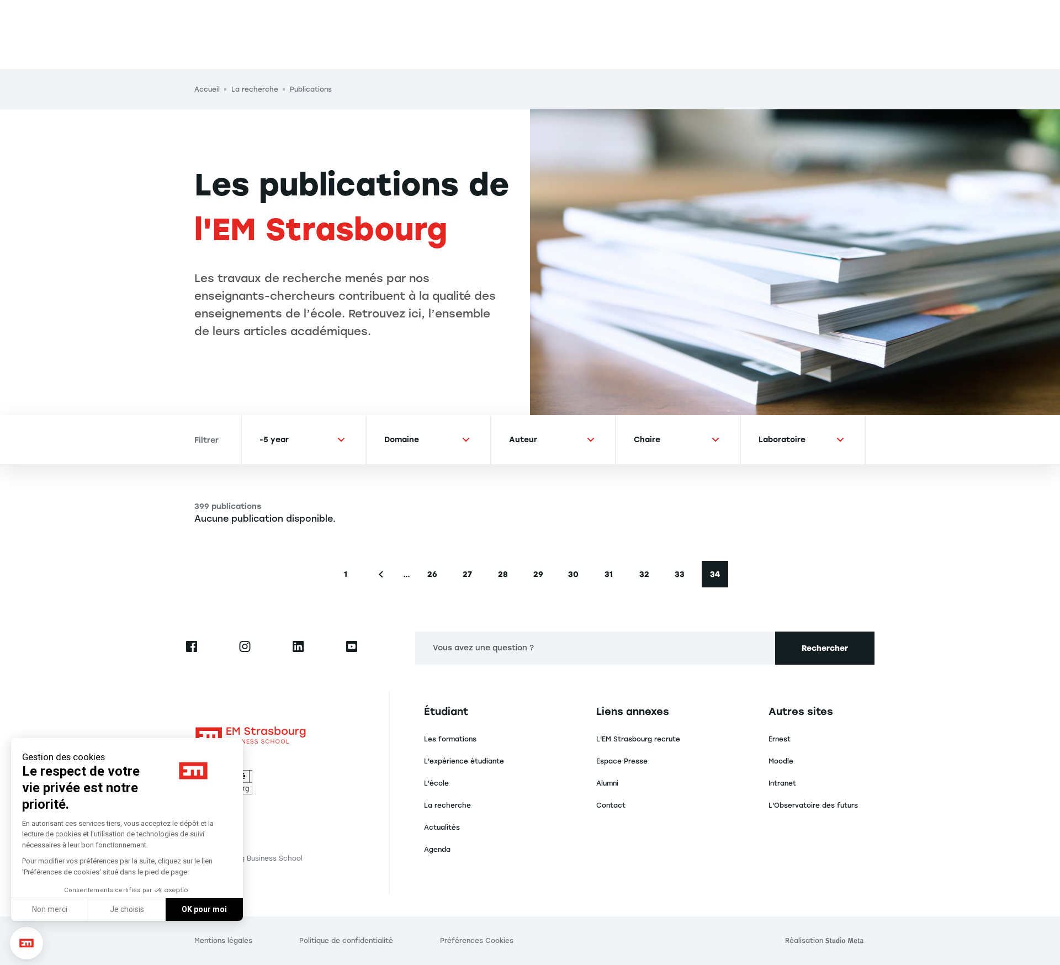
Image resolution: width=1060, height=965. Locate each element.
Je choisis (127, 909)
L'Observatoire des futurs (813, 805)
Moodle (780, 761)
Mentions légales (223, 941)
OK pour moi (204, 909)
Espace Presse (622, 761)
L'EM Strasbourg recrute (638, 739)
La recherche (447, 805)
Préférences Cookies (476, 941)
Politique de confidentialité (346, 941)
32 (648, 577)
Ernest (779, 739)
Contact (611, 805)
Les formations (450, 739)
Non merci (49, 909)
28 (507, 577)
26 (436, 577)
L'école (436, 783)
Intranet (782, 783)
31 (613, 577)
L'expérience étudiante (464, 761)
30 (577, 577)
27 (472, 577)
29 (542, 577)
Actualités (442, 827)
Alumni (607, 783)
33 (684, 577)
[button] (26, 943)
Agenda (437, 849)
